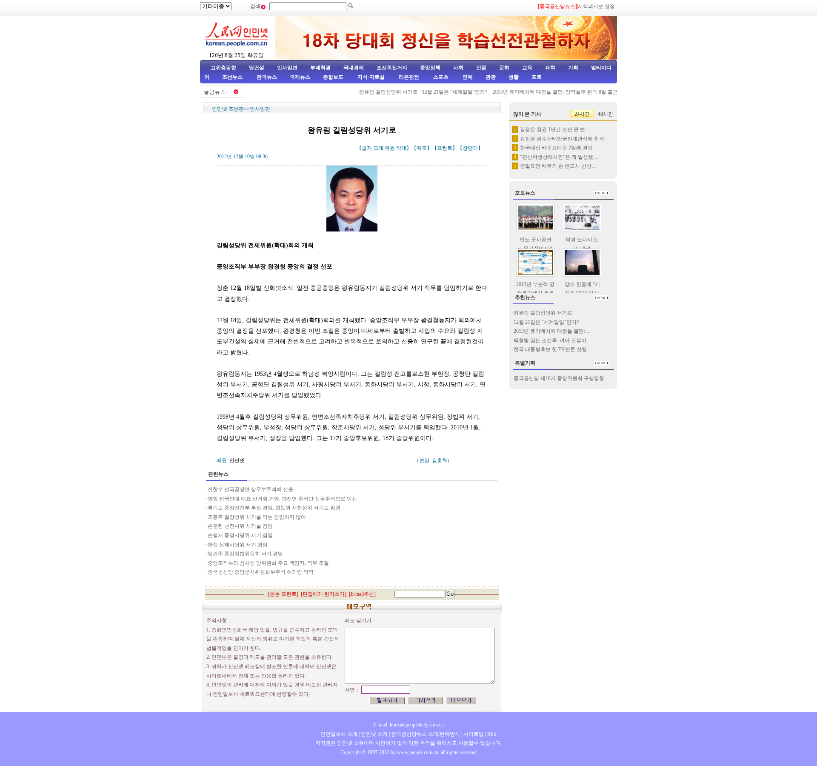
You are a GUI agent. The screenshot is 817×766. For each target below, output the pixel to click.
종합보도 (333, 77)
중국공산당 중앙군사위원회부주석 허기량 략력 (261, 572)
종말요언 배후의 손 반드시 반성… (558, 166)
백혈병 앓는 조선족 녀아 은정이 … (553, 340)
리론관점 (409, 77)
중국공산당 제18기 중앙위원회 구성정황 (559, 378)
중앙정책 (430, 68)
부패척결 (320, 68)
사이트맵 (473, 734)
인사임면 (287, 68)
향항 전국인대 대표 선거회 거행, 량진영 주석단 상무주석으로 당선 (282, 499)
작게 (401, 148)
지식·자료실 (371, 77)
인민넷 (237, 460)
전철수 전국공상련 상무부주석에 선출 (250, 489)
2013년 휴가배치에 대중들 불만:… (552, 331)
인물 (481, 68)
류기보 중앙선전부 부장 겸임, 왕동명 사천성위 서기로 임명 (274, 508)
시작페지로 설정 (596, 6)
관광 (491, 77)
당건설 (256, 68)
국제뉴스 (300, 77)
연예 (467, 77)
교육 (527, 68)
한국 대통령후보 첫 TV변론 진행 (550, 349)
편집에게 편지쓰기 (324, 594)
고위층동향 (223, 68)
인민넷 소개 (374, 734)
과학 (550, 68)
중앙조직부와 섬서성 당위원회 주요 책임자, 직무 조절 (268, 563)
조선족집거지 (392, 68)
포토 (536, 77)
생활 (513, 77)
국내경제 (353, 68)
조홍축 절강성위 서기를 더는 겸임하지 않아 (257, 517)
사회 (458, 68)
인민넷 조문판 (228, 109)
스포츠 (440, 77)
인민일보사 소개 (338, 734)
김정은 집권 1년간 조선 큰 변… (555, 129)
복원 (390, 148)
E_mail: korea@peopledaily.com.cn (408, 725)
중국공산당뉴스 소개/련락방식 (425, 734)
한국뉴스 (267, 77)
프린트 (444, 148)
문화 (504, 68)
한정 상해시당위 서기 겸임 (238, 545)
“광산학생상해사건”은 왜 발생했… (559, 157)
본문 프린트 (283, 594)
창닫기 (470, 148)
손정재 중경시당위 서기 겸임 (240, 535)
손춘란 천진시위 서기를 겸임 (240, 526)
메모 (422, 148)
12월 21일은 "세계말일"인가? (447, 92)
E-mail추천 (362, 594)
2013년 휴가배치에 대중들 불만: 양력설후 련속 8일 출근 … (550, 92)
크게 (378, 148)
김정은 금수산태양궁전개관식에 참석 (562, 139)
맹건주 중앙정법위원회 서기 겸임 (245, 554)
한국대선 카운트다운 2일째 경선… (559, 148)
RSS (492, 734)
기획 (573, 68)
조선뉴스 (233, 77)
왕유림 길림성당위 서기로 (380, 92)
